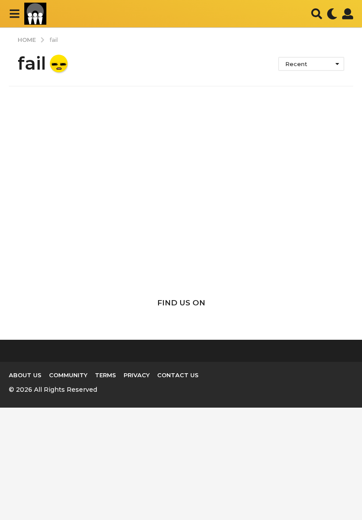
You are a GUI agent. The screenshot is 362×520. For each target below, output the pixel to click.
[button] (14, 13)
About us (25, 375)
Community (68, 375)
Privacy (137, 375)
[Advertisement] (181, 209)
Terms (105, 375)
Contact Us (178, 375)
